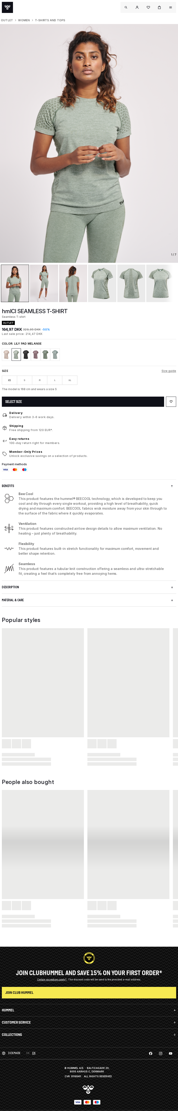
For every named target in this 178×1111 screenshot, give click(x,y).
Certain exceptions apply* (52, 979)
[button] (137, 7)
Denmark (14, 1053)
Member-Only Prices (25, 451)
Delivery (15, 413)
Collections (12, 1035)
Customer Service (16, 1022)
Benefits (8, 486)
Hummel (8, 1010)
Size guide (169, 371)
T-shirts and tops (50, 20)
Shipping (16, 426)
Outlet (7, 20)
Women (24, 20)
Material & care (13, 600)
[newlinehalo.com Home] (7, 7)
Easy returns (19, 439)
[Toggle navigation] (126, 7)
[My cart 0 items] (159, 7)
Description (10, 587)
